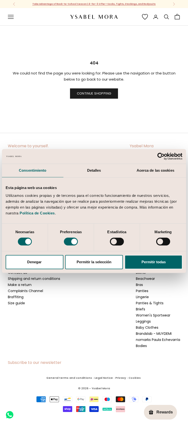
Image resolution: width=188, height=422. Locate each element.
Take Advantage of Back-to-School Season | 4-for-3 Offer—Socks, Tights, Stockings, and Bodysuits (94, 3)
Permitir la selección (94, 262)
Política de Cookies (37, 213)
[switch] (71, 241)
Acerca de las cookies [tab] (155, 170)
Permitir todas (153, 262)
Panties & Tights (150, 303)
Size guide (16, 303)
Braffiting (16, 297)
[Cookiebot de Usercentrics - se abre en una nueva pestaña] (161, 156)
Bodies (141, 345)
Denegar (34, 262)
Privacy (120, 378)
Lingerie (142, 297)
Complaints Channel (25, 290)
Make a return (20, 284)
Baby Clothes (147, 327)
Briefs (140, 309)
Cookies (135, 378)
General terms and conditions (69, 378)
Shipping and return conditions (34, 278)
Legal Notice (103, 378)
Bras (139, 284)
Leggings (143, 321)
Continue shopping (94, 93)
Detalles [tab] (94, 170)
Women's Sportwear (153, 315)
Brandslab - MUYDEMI (154, 333)
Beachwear (145, 278)
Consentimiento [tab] (32, 170)
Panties (142, 290)
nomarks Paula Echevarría (158, 339)
